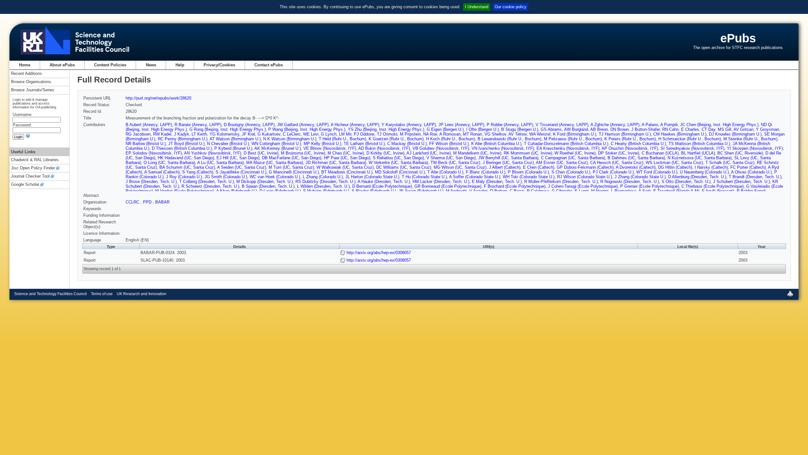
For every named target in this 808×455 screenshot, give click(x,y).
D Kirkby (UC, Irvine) (385, 153)
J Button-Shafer (645, 129)
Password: (22, 125)
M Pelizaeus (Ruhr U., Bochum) (573, 138)
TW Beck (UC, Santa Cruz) (455, 162)
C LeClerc (292, 134)
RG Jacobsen (138, 134)
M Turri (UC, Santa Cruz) (291, 167)
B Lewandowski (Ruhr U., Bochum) (509, 138)
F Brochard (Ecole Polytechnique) (514, 186)
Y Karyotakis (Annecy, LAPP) (409, 124)
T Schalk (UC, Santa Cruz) (729, 162)
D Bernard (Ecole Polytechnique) (382, 186)
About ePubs (62, 65)
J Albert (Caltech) (504, 167)
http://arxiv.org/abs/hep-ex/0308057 (379, 252)
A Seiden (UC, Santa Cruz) (241, 167)
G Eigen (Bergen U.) (445, 129)
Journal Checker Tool (30, 176)
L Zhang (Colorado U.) (323, 176)
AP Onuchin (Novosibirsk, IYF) (630, 148)
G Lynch (328, 134)
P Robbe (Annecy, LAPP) (510, 124)
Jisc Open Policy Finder (33, 168)
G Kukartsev (269, 134)
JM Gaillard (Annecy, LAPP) (303, 124)
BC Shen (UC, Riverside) (740, 153)
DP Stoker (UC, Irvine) (618, 153)
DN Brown (619, 129)
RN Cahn (670, 129)
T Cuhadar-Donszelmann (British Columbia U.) (566, 143)
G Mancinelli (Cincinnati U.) (294, 172)
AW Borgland (576, 129)
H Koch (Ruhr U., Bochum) (450, 138)
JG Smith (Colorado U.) (226, 176)
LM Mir (345, 134)
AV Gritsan (743, 129)
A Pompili (669, 124)
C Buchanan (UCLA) (660, 153)
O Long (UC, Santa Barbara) (169, 162)
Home (24, 65)
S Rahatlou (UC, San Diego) (398, 157)
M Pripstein (410, 134)
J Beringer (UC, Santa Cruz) (508, 162)
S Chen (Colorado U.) (570, 172)
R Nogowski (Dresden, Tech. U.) (629, 181)
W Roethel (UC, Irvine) (575, 153)
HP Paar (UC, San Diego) (347, 157)
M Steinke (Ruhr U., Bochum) (750, 138)
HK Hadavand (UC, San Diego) (186, 157)
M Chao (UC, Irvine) (346, 153)
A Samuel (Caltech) (162, 172)
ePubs (738, 38)
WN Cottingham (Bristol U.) (276, 143)
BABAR (162, 202)
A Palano (650, 124)
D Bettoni (498, 191)
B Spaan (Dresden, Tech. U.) (268, 186)
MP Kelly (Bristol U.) (322, 143)
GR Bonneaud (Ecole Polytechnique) (447, 186)
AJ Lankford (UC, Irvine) (429, 153)
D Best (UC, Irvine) (261, 153)
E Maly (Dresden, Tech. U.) (497, 181)
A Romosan (449, 134)
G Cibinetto (562, 191)
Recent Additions (26, 73)
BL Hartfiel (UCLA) (698, 153)
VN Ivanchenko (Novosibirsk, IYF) (503, 148)
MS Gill (724, 129)
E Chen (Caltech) (538, 167)
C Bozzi (517, 191)
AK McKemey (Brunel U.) (277, 148)
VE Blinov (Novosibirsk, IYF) (329, 148)
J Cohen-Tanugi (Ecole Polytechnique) (583, 186)
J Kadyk (181, 134)
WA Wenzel (539, 134)
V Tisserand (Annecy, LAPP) (562, 124)
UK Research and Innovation (141, 294)
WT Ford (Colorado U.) (656, 172)
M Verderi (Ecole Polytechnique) (184, 191)
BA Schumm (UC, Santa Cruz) (187, 167)
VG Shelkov (495, 134)
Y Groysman (767, 129)
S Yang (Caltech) (197, 172)
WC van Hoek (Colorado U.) (275, 176)
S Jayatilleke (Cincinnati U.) (241, 172)
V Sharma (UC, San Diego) (451, 157)
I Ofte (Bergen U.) (482, 129)
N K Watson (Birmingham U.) (289, 138)
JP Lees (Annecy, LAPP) (461, 124)
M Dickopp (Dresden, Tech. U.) (264, 181)
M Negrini (600, 191)
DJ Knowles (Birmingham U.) (735, 134)
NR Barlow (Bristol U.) (146, 143)
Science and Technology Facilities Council (50, 294)
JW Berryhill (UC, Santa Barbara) (508, 157)
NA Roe (430, 134)
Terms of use (102, 294)
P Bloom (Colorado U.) (528, 172)
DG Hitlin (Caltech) (675, 167)
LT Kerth (199, 134)
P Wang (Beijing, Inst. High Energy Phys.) (306, 129)
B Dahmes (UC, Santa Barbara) (636, 157)
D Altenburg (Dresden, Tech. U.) (697, 176)
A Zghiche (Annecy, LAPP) (615, 124)
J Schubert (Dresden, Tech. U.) (741, 181)
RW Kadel (162, 134)
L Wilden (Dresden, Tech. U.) (323, 186)
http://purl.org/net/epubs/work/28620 (158, 98)
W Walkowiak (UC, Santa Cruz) (345, 167)
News (151, 65)
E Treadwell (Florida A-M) (676, 191)
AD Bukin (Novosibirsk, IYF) (384, 148)
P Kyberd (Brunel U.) (233, 148)
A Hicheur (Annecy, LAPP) (355, 124)
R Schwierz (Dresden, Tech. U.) (210, 186)
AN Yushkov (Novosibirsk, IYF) (212, 153)
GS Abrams (551, 129)
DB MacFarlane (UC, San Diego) (291, 157)
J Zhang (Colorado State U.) (640, 176)
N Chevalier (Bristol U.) (228, 143)
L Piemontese (623, 191)
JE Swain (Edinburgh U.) (421, 191)
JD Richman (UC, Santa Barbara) (336, 162)
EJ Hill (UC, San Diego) (238, 157)
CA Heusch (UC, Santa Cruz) (616, 162)
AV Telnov (517, 134)
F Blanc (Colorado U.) (485, 172)
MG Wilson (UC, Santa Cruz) (460, 167)
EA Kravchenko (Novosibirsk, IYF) (568, 148)
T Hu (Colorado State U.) (424, 176)
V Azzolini (478, 191)
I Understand (476, 6)
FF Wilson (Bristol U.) (449, 143)
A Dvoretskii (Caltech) (636, 167)
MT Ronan (472, 134)
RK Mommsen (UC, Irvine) (528, 153)
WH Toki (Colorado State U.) (529, 176)
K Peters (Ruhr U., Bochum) (630, 138)
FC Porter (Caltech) (748, 167)
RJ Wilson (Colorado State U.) (584, 176)
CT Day (708, 129)
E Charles (690, 129)
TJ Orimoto (387, 134)
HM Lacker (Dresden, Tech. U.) (441, 181)
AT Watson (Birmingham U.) (235, 138)
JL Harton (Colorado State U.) (372, 176)
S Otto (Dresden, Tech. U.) (686, 181)
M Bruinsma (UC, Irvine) (303, 153)
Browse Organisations (31, 82)
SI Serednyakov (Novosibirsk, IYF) (692, 148)
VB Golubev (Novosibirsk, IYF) (441, 148)
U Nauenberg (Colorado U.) (704, 172)
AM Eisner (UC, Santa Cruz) (562, 162)
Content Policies (110, 65)
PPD (148, 202)
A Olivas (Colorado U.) (751, 172)
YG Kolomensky (224, 134)
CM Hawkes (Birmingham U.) (679, 134)
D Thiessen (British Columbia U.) (182, 148)
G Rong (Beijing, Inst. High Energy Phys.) (227, 129)
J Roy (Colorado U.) (184, 176)
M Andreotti (456, 191)
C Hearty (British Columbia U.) (638, 143)
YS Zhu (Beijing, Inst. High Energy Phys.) (386, 129)
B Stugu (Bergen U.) (519, 129)
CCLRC (133, 202)
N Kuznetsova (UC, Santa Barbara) (700, 157)
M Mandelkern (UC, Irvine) (477, 153)
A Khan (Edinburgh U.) (236, 191)
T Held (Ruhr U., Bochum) (342, 138)
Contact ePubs (268, 65)
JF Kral (248, 134)
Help (179, 65)
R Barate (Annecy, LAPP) (198, 124)
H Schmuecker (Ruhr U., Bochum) (689, 138)
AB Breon (599, 129)
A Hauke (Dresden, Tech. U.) (384, 181)
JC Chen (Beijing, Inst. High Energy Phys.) (719, 124)
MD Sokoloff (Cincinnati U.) (400, 172)
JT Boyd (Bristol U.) (186, 143)
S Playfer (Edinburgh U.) (374, 191)
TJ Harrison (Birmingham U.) (625, 134)
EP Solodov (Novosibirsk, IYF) (154, 153)
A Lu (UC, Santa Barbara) (220, 162)
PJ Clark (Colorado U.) (613, 172)
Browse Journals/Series (32, 90)
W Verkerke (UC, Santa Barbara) (398, 162)
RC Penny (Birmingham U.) (182, 138)
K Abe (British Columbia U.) (496, 143)
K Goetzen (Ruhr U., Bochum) (396, 138)
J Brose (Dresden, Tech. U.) (151, 181)
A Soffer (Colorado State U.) (474, 176)
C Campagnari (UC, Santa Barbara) (573, 157)
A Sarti (645, 191)
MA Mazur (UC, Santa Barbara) (274, 162)
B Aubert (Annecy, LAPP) (149, 124)
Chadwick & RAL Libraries (35, 160)
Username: (23, 114)
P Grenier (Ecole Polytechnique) (649, 186)
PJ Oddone (364, 134)
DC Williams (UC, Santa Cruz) (403, 167)
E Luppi (582, 191)
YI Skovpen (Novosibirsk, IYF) (755, 148)
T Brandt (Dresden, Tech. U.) (755, 176)
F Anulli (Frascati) (718, 191)
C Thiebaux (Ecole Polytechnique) (712, 186)
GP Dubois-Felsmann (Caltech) (585, 167)
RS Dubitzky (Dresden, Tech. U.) (325, 181)
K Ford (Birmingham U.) (574, 134)
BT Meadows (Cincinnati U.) (346, 172)
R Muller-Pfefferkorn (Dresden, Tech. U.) (561, 181)
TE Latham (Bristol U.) (364, 143)
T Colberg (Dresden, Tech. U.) (206, 181)
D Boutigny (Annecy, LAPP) (249, 124)
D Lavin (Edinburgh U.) (280, 191)
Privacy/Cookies (219, 65)
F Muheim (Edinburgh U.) (326, 191)
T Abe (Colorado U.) (445, 172)
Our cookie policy (510, 6)
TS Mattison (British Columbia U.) (699, 143)
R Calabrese (538, 191)
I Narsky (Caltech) (711, 167)
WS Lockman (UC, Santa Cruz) (674, 162)
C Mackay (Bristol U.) (407, 143)
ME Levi (310, 134)
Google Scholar (25, 184)
